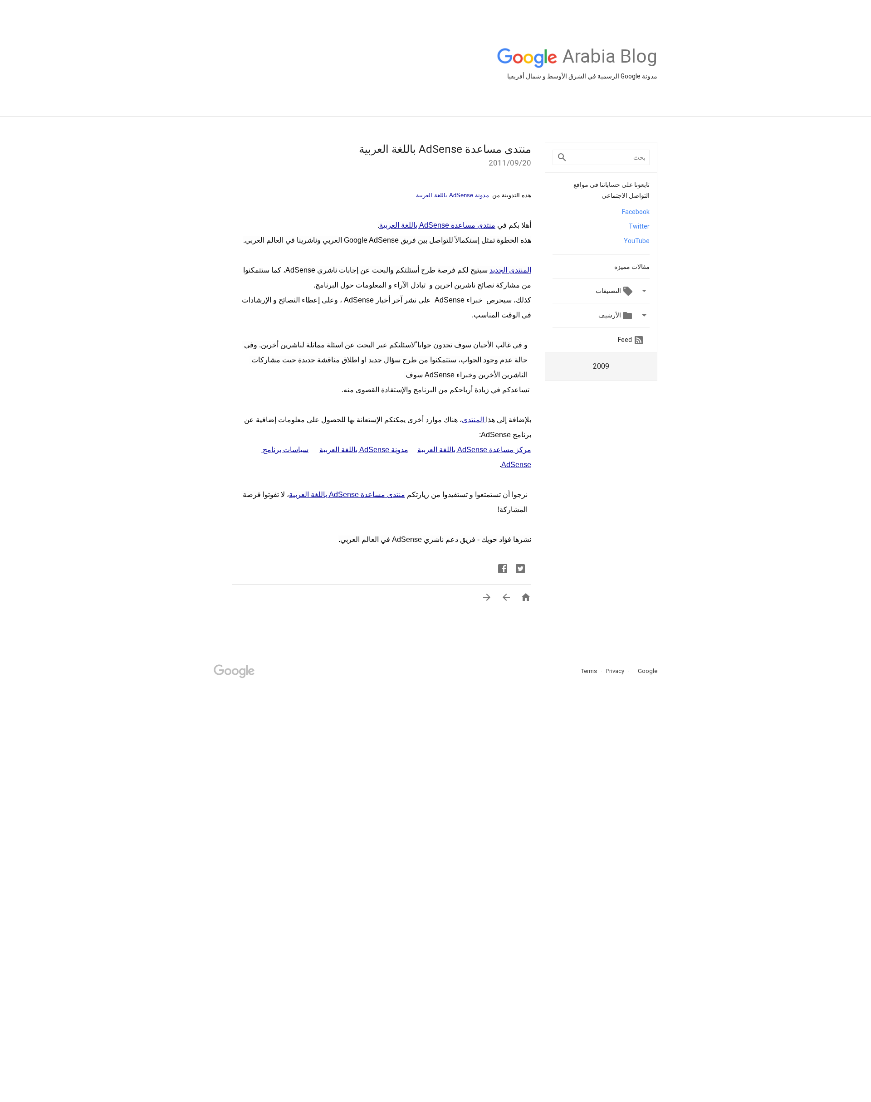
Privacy (614, 671)
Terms (589, 671)
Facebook (636, 211)
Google (644, 671)
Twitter (639, 226)
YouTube (637, 240)
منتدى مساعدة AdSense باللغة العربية (445, 149)
